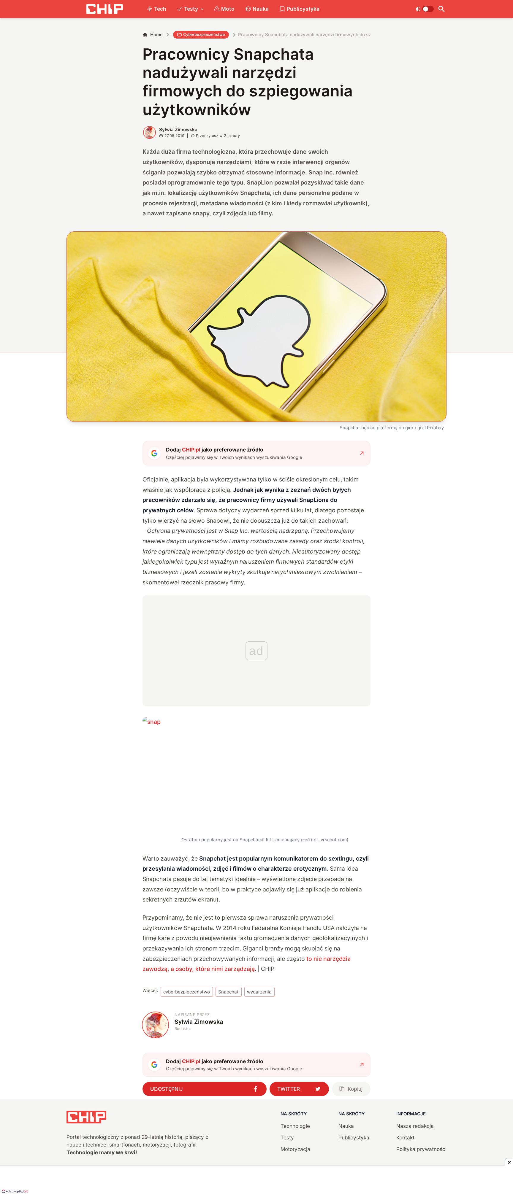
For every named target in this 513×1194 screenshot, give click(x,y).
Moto (228, 9)
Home (156, 34)
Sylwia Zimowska (178, 129)
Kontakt (405, 1137)
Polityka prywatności (421, 1149)
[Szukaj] (441, 9)
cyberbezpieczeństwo (186, 992)
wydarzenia (259, 992)
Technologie (295, 1126)
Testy (191, 9)
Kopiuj (355, 1089)
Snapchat (228, 992)
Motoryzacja (295, 1149)
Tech (160, 9)
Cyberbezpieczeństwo (204, 34)
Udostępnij (166, 1089)
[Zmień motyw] (425, 9)
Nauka (261, 9)
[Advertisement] (256, 1180)
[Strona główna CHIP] (104, 9)
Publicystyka (303, 9)
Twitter (288, 1089)
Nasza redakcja (415, 1126)
